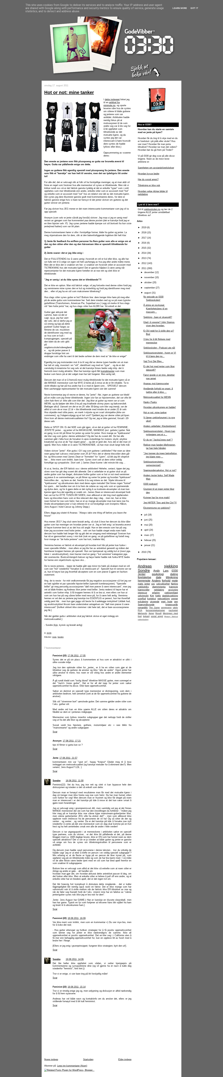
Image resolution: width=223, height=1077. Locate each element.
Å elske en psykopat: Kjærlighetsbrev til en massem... (155, 308)
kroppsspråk (172, 604)
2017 (144, 237)
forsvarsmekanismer (155, 610)
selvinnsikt (143, 595)
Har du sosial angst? (148, 179)
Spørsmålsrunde (146, 604)
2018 (144, 232)
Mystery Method (171, 616)
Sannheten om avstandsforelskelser (156, 167)
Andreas (145, 566)
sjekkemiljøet (171, 592)
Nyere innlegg (51, 1059)
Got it (194, 8)
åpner (151, 613)
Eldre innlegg (124, 1059)
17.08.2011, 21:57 (68, 758)
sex (153, 584)
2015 (144, 248)
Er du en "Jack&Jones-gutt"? (158, 439)
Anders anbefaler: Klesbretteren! (159, 426)
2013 (144, 258)
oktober (148, 282)
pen (176, 601)
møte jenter (144, 584)
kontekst (151, 598)
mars (147, 535)
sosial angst (157, 616)
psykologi (158, 574)
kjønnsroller (143, 589)
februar (148, 540)
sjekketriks (143, 586)
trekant (146, 616)
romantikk (143, 607)
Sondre (60, 637)
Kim (152, 595)
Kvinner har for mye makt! (156, 497)
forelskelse (144, 577)
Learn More (179, 8)
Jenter (141, 574)
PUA (140, 610)
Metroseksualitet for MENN (157, 397)
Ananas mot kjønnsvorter (156, 383)
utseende (154, 601)
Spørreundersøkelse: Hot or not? (159, 470)
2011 (144, 268)
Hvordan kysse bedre (148, 173)
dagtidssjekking (170, 595)
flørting (174, 584)
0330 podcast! (150, 484)
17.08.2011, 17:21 (72, 740)
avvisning (173, 589)
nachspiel (173, 610)
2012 (144, 263)
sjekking (171, 566)
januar (147, 545)
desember (149, 272)
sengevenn (166, 607)
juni (146, 519)
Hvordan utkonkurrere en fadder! (159, 407)
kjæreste (173, 586)
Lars (165, 570)
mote (54, 637)
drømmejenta (159, 586)
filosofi (158, 613)
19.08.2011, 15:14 (77, 987)
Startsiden (88, 1059)
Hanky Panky (150, 402)
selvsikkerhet (163, 584)
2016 (144, 242)
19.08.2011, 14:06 (75, 959)
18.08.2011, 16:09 (77, 918)
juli (146, 514)
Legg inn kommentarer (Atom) (72, 1065)
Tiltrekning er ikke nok (149, 185)
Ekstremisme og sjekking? (156, 508)
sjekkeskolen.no (152, 209)
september (150, 287)
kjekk (158, 595)
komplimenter (107, 371)
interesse (142, 592)
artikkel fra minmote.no (111, 104)
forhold (166, 580)
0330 (175, 570)
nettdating (159, 589)
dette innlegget (112, 99)
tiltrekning (172, 577)
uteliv (175, 607)
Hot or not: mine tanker (69, 92)
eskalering (143, 601)
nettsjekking (163, 598)
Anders (156, 580)
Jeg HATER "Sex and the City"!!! (160, 502)
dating (174, 574)
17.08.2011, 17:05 (77, 655)
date (158, 577)
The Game (154, 607)
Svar (55, 731)
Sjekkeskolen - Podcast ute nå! (159, 347)
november (149, 277)
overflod (142, 598)
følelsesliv (142, 613)
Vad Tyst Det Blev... (153, 361)
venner (174, 598)
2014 (144, 253)
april (146, 530)
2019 (144, 227)
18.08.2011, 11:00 (74, 780)
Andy (156, 570)
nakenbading (143, 619)
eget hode (166, 601)
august (148, 292)
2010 (144, 552)
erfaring (156, 592)
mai (146, 524)
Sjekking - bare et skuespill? (157, 317)
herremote (144, 580)
